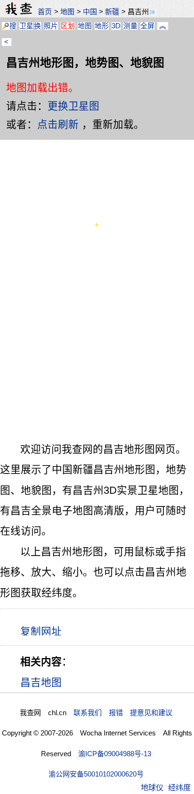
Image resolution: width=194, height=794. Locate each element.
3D (116, 26)
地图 (67, 12)
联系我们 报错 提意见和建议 (122, 713)
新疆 (112, 12)
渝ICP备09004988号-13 (114, 754)
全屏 (147, 26)
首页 (45, 12)
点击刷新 (58, 124)
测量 (130, 26)
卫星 (26, 26)
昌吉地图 (41, 682)
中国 (90, 12)
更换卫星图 (73, 106)
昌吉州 (138, 12)
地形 (102, 26)
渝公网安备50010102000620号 (96, 774)
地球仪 (152, 787)
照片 (51, 26)
